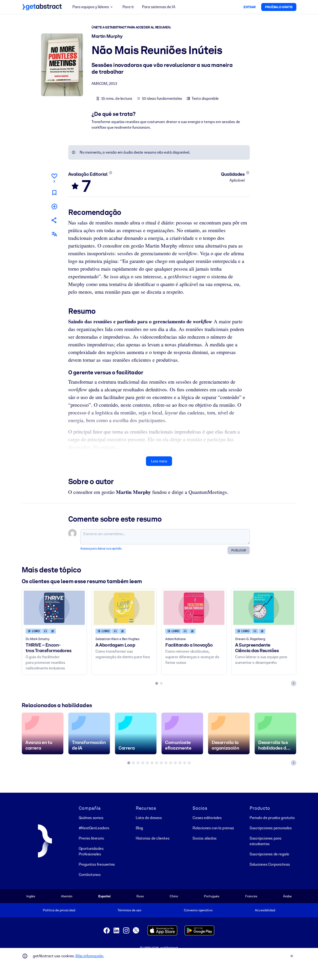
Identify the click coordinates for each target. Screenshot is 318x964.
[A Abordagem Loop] (124, 608)
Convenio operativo (198, 910)
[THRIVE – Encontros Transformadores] (54, 608)
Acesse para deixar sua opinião (101, 548)
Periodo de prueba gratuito (272, 818)
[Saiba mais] (110, 173)
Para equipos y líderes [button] (90, 7)
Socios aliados (204, 838)
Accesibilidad (265, 910)
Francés (251, 896)
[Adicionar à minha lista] (54, 206)
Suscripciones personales (270, 828)
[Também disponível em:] (54, 234)
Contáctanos (90, 874)
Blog (139, 828)
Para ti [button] (128, 7)
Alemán (66, 896)
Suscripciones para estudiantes (265, 841)
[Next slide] (293, 683)
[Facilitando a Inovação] (193, 608)
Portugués (211, 896)
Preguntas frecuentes (97, 864)
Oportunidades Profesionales (91, 851)
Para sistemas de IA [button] (158, 7)
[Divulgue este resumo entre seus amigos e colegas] (54, 220)
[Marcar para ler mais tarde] (54, 193)
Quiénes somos (91, 818)
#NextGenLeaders (94, 828)
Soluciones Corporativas (270, 864)
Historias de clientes (152, 838)
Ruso (140, 896)
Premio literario (91, 838)
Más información (89, 956)
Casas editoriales (207, 818)
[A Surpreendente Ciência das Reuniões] (263, 608)
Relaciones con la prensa (213, 828)
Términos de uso (129, 910)
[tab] (156, 683)
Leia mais (159, 461)
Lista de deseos (149, 818)
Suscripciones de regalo (269, 854)
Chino (174, 896)
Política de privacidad (59, 910)
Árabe (287, 896)
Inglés (30, 896)
